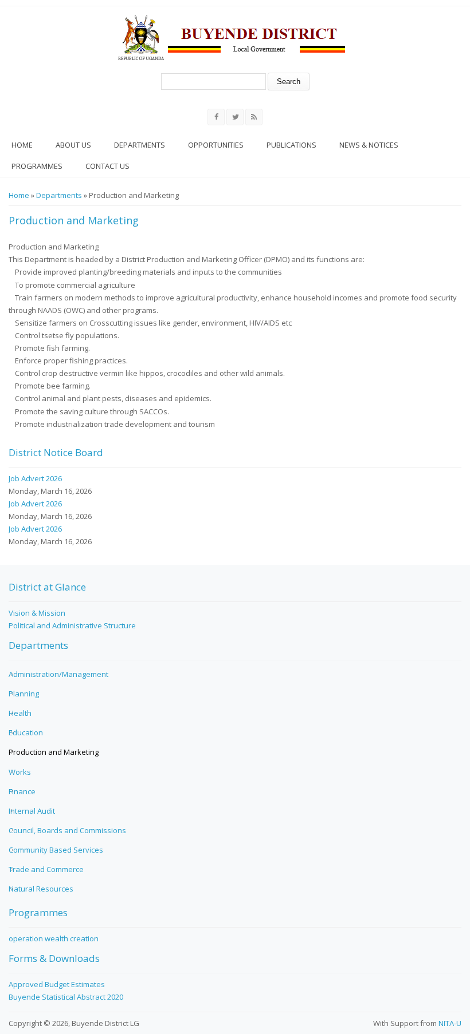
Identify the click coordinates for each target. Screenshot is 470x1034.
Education (26, 732)
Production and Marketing (54, 752)
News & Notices (368, 145)
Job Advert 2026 (35, 478)
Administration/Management (58, 674)
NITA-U (449, 1023)
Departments (139, 145)
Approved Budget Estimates (57, 984)
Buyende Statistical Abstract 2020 (66, 997)
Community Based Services (56, 850)
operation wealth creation (54, 938)
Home (22, 145)
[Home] (231, 37)
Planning (24, 693)
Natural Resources (41, 889)
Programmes (36, 166)
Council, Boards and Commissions (67, 830)
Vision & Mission (37, 613)
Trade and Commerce (46, 869)
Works (20, 772)
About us (73, 145)
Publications (291, 145)
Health (20, 713)
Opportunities (216, 145)
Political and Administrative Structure (72, 625)
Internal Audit (32, 811)
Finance (22, 791)
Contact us (107, 166)
